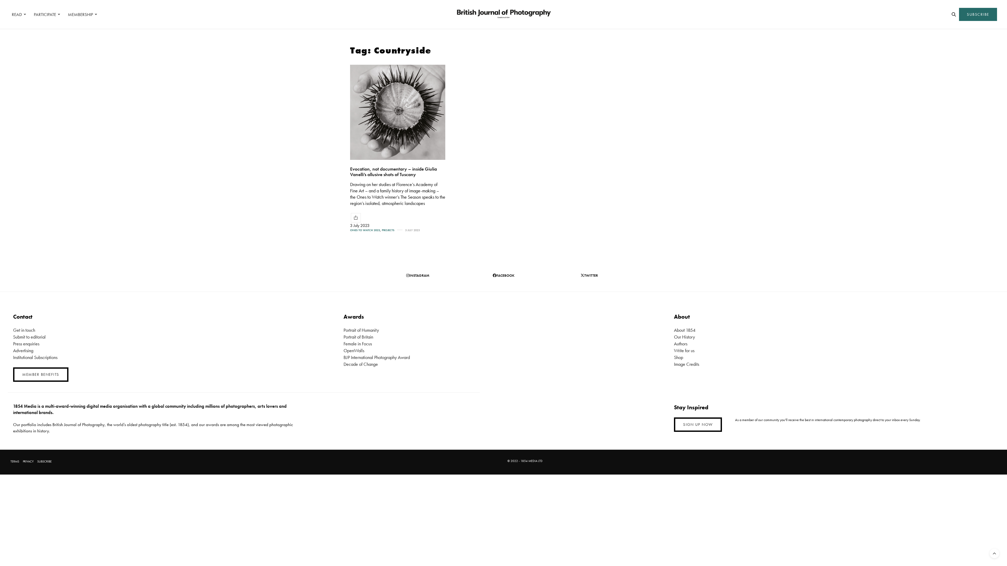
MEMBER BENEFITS (40, 374)
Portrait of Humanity (361, 330)
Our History (684, 337)
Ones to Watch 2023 (365, 230)
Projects (388, 230)
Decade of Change (361, 364)
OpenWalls (354, 350)
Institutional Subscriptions (35, 357)
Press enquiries (26, 344)
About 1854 (684, 330)
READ (17, 14)
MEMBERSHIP (80, 14)
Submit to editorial (29, 337)
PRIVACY (28, 461)
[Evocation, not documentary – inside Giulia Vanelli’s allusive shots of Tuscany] (397, 112)
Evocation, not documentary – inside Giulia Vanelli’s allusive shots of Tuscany (393, 171)
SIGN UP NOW (698, 424)
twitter (591, 275)
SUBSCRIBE (978, 14)
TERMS (14, 461)
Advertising (23, 350)
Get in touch (24, 330)
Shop (678, 357)
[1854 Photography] (503, 14)
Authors (680, 344)
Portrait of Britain (358, 337)
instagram (419, 275)
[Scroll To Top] (994, 553)
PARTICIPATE (45, 14)
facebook (505, 275)
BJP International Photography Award (377, 357)
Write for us (684, 350)
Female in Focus (358, 344)
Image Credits (686, 364)
